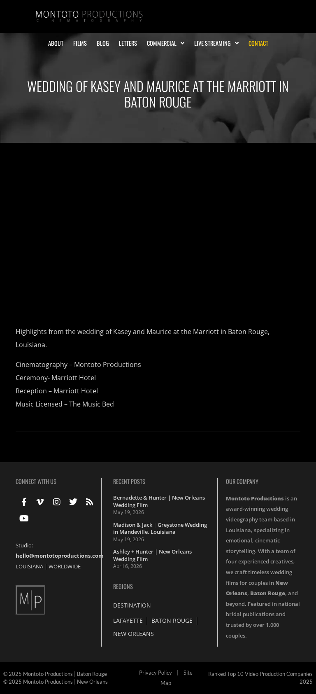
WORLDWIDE (65, 566)
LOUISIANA (29, 566)
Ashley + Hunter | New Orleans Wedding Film (152, 555)
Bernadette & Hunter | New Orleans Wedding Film (159, 501)
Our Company (242, 481)
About (55, 43)
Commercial (162, 43)
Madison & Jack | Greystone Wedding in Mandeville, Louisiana (160, 528)
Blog (103, 43)
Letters (128, 43)
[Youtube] (24, 518)
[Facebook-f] (24, 502)
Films (80, 43)
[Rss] (89, 502)
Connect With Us (36, 481)
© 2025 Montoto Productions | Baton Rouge (55, 674)
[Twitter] (73, 502)
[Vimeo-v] (40, 502)
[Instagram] (57, 502)
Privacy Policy (155, 672)
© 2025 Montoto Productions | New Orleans (55, 681)
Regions (123, 586)
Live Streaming (212, 43)
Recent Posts (129, 481)
